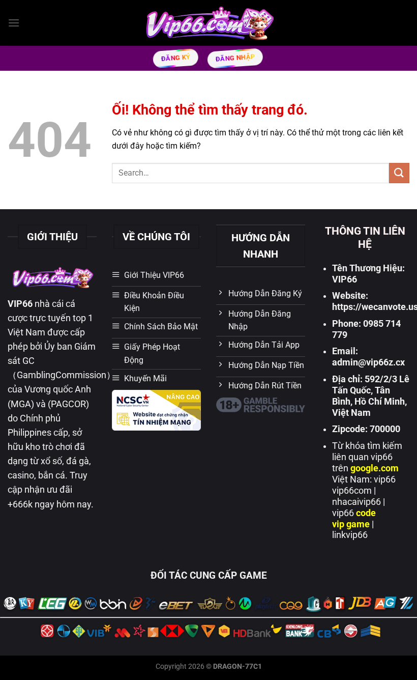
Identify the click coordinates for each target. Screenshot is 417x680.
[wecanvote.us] (208, 22)
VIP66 (20, 304)
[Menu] (14, 22)
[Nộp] (399, 173)
